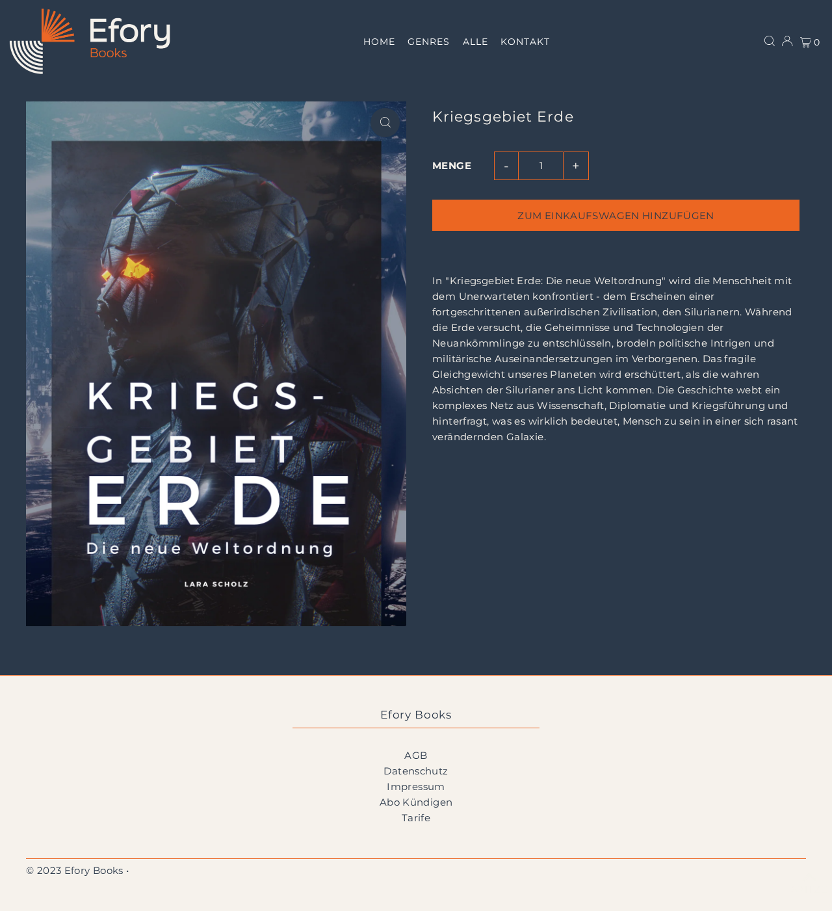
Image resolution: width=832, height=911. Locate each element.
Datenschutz (416, 771)
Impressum (416, 786)
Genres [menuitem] (429, 41)
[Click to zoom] (385, 122)
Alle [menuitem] (475, 41)
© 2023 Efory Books (75, 870)
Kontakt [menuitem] (524, 41)
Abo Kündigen (416, 802)
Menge (451, 165)
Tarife (416, 818)
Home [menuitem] (379, 41)
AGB (415, 755)
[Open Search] (769, 41)
